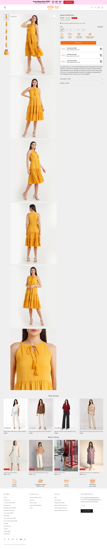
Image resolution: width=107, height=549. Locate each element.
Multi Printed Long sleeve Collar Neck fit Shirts (91, 431)
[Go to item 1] (6, 17)
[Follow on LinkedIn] (25, 539)
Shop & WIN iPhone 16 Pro (61, 510)
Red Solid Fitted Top (59, 472)
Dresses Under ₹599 (9, 510)
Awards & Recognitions (36, 505)
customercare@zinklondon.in (91, 497)
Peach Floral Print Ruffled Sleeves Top (38, 472)
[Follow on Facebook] (4, 539)
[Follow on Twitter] (8, 539)
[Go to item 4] (6, 38)
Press (31, 508)
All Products (7, 500)
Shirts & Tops (7, 526)
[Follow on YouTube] (21, 539)
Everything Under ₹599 (10, 508)
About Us (32, 500)
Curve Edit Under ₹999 (10, 518)
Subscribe (87, 511)
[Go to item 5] (6, 45)
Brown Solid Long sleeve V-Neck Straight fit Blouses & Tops (40, 431)
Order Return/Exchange (60, 508)
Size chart (100, 26)
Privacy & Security (93, 501)
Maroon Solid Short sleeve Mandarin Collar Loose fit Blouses (65, 431)
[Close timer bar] (105, 2)
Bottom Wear (7, 531)
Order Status (57, 500)
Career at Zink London (35, 497)
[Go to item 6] (6, 52)
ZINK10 (63, 49)
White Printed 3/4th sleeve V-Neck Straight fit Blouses (15, 431)
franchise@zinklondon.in (94, 499)
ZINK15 (63, 55)
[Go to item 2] (6, 24)
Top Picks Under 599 (9, 502)
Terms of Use (84, 501)
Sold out (78, 42)
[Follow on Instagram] (12, 539)
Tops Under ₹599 (8, 513)
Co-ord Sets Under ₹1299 (10, 521)
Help (55, 497)
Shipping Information (59, 502)
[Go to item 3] (6, 31)
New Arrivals (7, 505)
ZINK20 (63, 61)
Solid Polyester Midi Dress (10, 472)
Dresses (6, 523)
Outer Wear (7, 533)
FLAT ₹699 (6, 515)
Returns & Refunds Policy (60, 505)
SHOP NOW (68, 2)
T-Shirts (6, 528)
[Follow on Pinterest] (17, 539)
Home (5, 497)
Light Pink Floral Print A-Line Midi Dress (89, 472)
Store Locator (33, 502)
